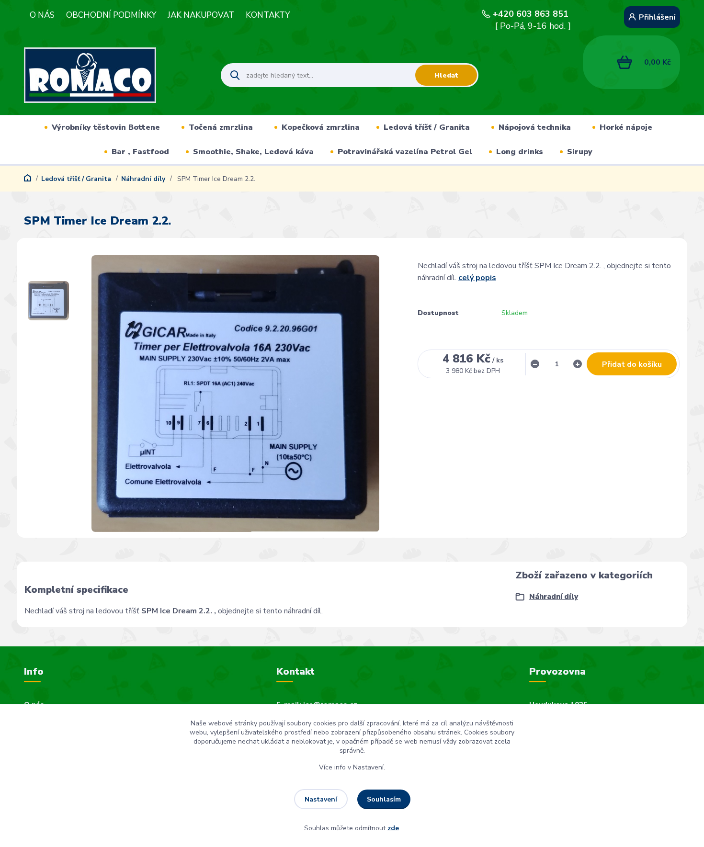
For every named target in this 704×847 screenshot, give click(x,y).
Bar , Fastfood (140, 152)
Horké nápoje (626, 127)
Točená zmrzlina (221, 127)
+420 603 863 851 (530, 14)
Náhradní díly (143, 178)
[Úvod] (114, 75)
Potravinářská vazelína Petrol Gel (405, 152)
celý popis (477, 277)
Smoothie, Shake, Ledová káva (253, 152)
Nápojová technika (535, 127)
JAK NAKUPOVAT (201, 15)
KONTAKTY (268, 15)
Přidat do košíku (632, 364)
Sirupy (579, 152)
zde (393, 828)
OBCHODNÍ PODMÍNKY (111, 15)
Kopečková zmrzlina (321, 127)
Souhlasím (384, 799)
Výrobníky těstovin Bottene (106, 127)
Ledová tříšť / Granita (427, 127)
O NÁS (42, 15)
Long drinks (519, 152)
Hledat (446, 75)
